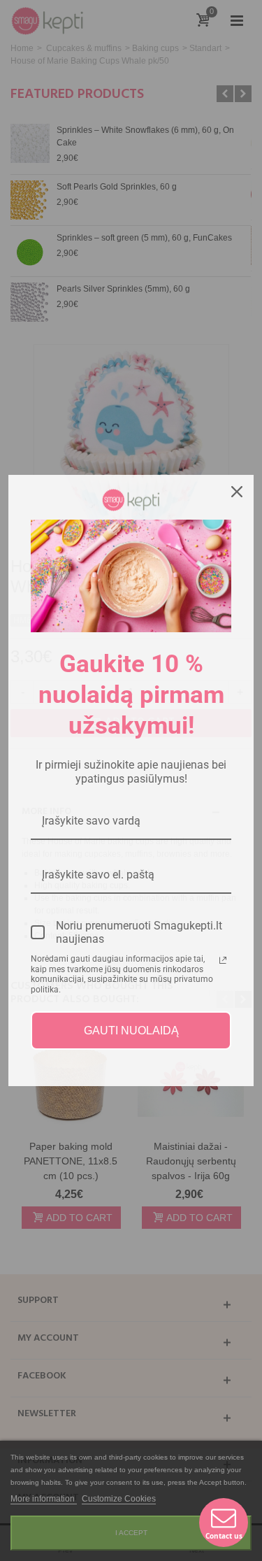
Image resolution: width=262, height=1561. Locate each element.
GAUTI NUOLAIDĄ (131, 1030)
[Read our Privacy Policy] (222, 960)
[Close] (237, 491)
